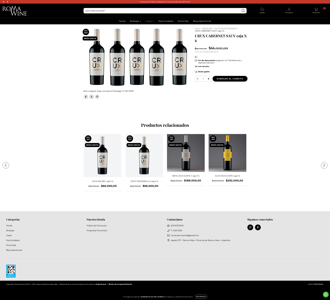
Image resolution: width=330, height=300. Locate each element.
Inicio (197, 28)
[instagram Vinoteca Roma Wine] (4, 2)
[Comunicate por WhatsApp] (326, 294)
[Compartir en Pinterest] (97, 98)
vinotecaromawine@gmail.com (185, 235)
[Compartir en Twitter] (92, 98)
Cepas (149, 21)
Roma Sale (183, 21)
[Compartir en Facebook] (86, 98)
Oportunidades (165, 21)
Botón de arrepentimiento (120, 284)
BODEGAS (207, 28)
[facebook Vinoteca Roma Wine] (7, 2)
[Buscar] (243, 11)
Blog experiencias (202, 21)
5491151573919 (177, 225)
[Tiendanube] (316, 284)
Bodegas (135, 21)
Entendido (201, 297)
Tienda (122, 21)
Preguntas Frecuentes (97, 230)
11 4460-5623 (176, 230)
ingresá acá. (101, 284)
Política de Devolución (97, 225)
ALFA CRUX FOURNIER (226, 28)
